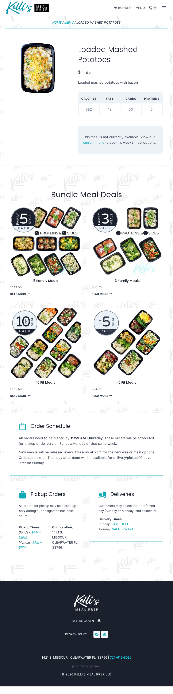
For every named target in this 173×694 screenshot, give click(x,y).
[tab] (37, 91)
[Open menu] (163, 7)
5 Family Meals (45, 280)
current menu (93, 142)
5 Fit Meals (127, 382)
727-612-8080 (120, 657)
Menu (140, 7)
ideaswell (95, 666)
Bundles (125, 7)
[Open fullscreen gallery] (60, 91)
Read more (18, 294)
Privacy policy (76, 634)
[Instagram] (104, 634)
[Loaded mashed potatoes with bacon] (37, 68)
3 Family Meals (127, 280)
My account (84, 621)
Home (57, 22)
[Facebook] (96, 634)
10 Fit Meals (45, 382)
